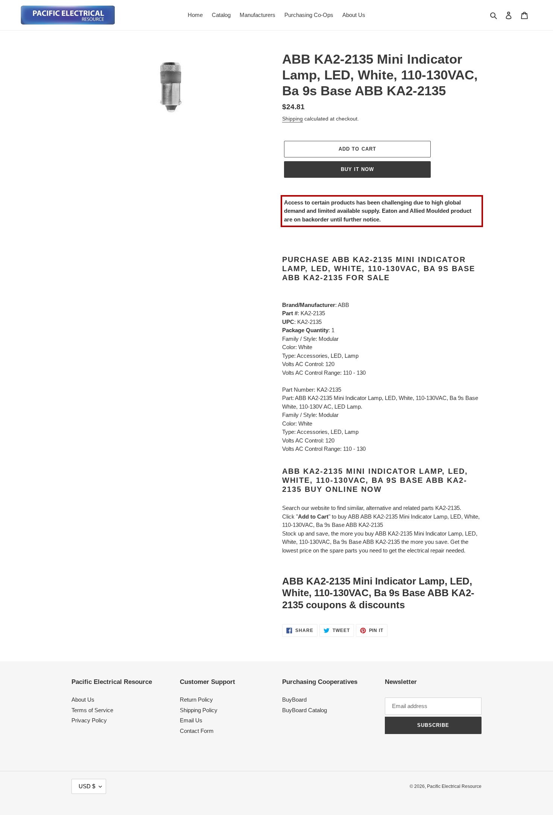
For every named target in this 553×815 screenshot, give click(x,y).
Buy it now (357, 169)
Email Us (191, 720)
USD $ (87, 786)
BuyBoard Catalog (304, 710)
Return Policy (196, 699)
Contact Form (197, 731)
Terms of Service (92, 710)
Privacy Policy (89, 720)
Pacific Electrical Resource (454, 786)
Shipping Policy (198, 710)
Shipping (292, 119)
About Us (82, 699)
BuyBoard (294, 699)
